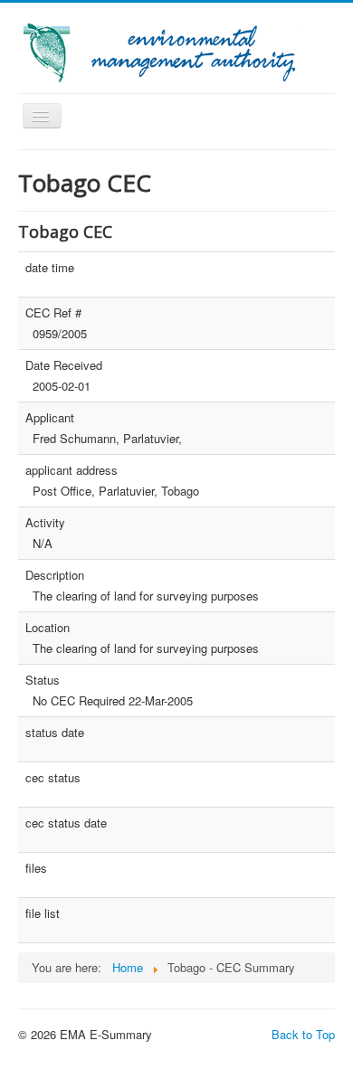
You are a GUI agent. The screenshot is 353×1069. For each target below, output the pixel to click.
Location (47, 628)
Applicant (49, 418)
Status (42, 680)
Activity (45, 523)
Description (54, 575)
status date (54, 732)
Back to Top (303, 1034)
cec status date (66, 823)
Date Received (63, 365)
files (36, 868)
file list (42, 913)
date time (49, 268)
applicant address (71, 470)
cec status (53, 778)
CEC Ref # (53, 313)
